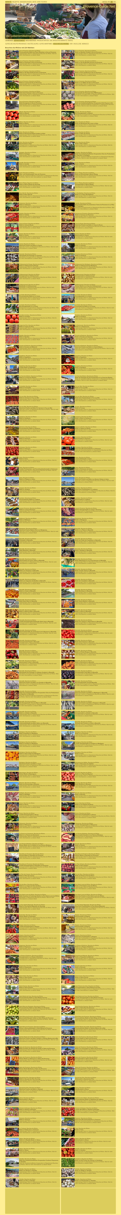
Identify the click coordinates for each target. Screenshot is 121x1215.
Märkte (8, 2)
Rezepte (15, 2)
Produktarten (43, 40)
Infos (105, 2)
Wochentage (31, 40)
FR (109, 2)
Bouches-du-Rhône (61, 44)
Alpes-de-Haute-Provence (16, 44)
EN (115, 2)
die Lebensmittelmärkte (21, 35)
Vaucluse (77, 44)
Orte (34, 2)
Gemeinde (9, 40)
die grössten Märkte (58, 40)
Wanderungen (26, 2)
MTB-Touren (42, 2)
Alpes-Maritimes (45, 44)
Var (71, 44)
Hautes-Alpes (33, 44)
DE (112, 2)
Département (19, 40)
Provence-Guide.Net (99, 6)
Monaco (85, 44)
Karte (70, 40)
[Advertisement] (33, 1201)
